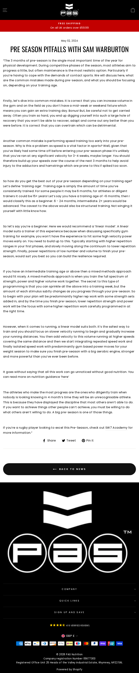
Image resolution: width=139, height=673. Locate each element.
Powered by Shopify (69, 669)
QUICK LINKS (69, 600)
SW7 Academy (116, 428)
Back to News (72, 469)
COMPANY (69, 589)
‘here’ (65, 377)
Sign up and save (69, 612)
